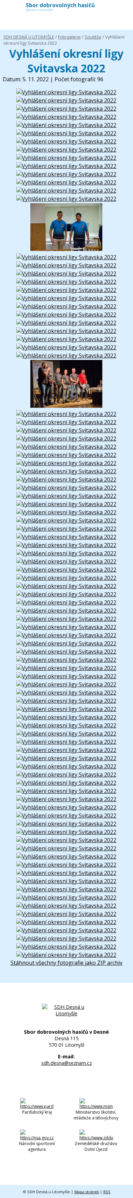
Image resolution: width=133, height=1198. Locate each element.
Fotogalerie (69, 37)
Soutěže (93, 37)
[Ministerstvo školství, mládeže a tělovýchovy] (96, 1106)
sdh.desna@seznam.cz (66, 1063)
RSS (106, 1191)
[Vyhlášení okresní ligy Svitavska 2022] (66, 92)
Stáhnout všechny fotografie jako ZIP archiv (66, 962)
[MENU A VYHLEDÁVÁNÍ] (123, 8)
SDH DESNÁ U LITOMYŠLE (28, 37)
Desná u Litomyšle (60, 8)
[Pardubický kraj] (37, 1106)
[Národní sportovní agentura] (37, 1138)
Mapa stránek (86, 1191)
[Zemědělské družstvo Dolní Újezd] (96, 1138)
